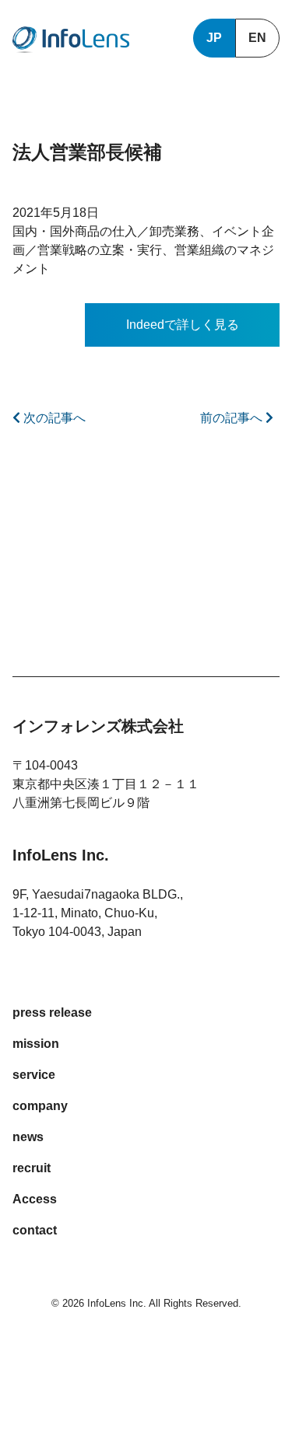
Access (34, 1199)
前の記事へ (233, 417)
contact (34, 1230)
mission (35, 1043)
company (40, 1105)
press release (52, 1012)
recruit (31, 1168)
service (33, 1074)
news (28, 1136)
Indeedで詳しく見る (182, 324)
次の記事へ (53, 417)
